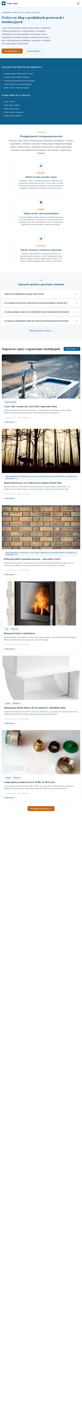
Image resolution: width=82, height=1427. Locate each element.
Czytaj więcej (9, 422)
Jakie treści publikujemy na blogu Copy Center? (24, 294)
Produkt (14, 629)
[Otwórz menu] (78, 3)
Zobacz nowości (70, 349)
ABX (6, 629)
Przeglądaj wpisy (10, 51)
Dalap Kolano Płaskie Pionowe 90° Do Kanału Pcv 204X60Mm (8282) (35, 707)
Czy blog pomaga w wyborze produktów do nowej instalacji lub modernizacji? (36, 312)
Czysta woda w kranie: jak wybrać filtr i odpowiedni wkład (30, 406)
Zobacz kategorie (33, 51)
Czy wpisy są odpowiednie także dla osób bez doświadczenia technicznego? (36, 321)
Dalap (7, 703)
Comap (8, 778)
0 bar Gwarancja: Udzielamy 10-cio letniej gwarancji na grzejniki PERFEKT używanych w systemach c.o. (40, 477)
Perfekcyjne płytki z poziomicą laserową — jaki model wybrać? (32, 558)
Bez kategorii (10, 402)
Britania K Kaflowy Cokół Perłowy (19, 633)
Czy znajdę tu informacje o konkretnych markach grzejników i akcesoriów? (35, 303)
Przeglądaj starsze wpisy (39, 809)
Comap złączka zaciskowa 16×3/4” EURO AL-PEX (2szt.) (29, 782)
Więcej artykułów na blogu (40, 331)
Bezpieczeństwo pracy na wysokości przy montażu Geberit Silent (33, 482)
